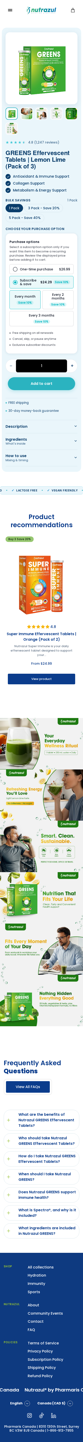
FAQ (31, 1329)
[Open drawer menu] (10, 10)
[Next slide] (74, 701)
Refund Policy (40, 1376)
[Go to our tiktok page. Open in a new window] (41, 1415)
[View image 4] (56, 114)
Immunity (36, 1283)
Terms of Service (43, 1343)
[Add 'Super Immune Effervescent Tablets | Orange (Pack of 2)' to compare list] (72, 551)
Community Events (45, 1313)
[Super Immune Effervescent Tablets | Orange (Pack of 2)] (41, 582)
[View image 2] (27, 114)
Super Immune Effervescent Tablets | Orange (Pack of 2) (41, 636)
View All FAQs (28, 1086)
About (33, 1305)
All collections (41, 1267)
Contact (36, 1321)
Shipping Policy (42, 1367)
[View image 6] (12, 129)
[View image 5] (71, 114)
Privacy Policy (40, 1351)
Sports (34, 1292)
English (16, 1403)
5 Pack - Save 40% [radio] (25, 217)
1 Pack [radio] (14, 208)
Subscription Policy (45, 1359)
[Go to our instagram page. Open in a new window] (29, 1415)
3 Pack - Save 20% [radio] (43, 208)
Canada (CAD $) (51, 1403)
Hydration (37, 1275)
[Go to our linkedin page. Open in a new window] (53, 1415)
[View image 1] (12, 114)
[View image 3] (42, 114)
